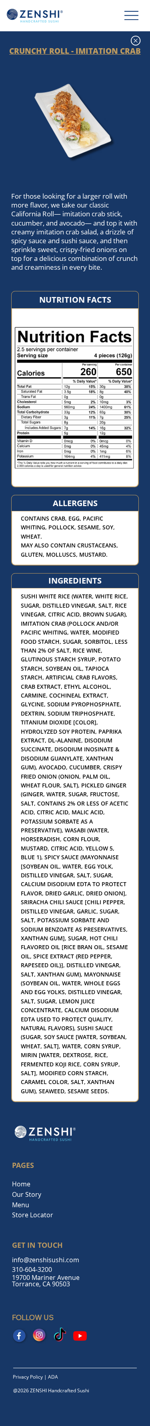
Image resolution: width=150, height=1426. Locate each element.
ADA (53, 1376)
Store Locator (32, 1214)
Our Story (26, 1194)
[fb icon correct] (20, 1336)
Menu (20, 1204)
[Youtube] (80, 1336)
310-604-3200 (32, 1269)
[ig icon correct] (40, 1336)
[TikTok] (60, 1336)
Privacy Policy (28, 1376)
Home (21, 1184)
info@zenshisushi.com (45, 1259)
